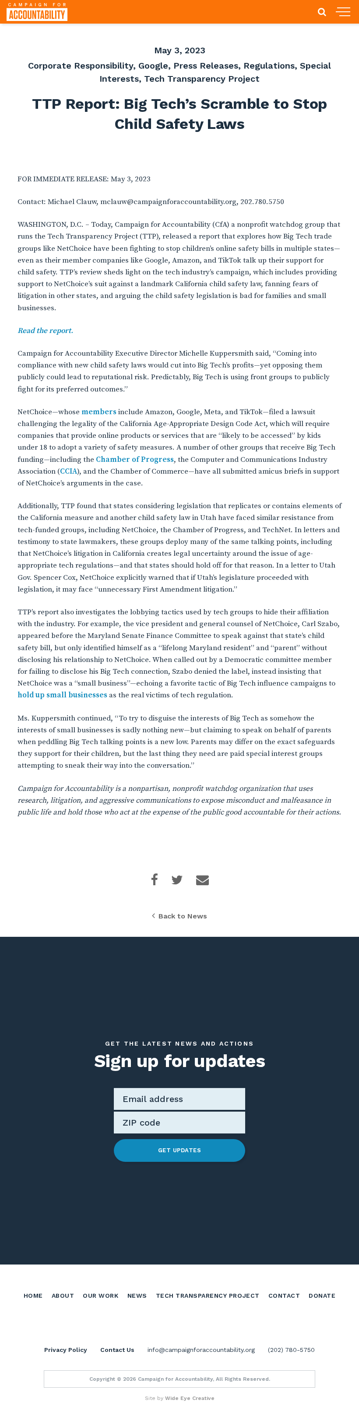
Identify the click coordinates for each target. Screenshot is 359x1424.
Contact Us (117, 1349)
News (137, 1295)
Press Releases (205, 65)
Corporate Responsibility (80, 65)
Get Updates (179, 1150)
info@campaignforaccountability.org (201, 1349)
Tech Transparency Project (202, 78)
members (98, 412)
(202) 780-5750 (291, 1349)
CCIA (68, 471)
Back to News (182, 916)
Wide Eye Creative (190, 1398)
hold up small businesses (62, 695)
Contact (284, 1295)
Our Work (100, 1295)
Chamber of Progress (135, 459)
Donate (322, 1295)
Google (153, 65)
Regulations (269, 65)
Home (33, 1295)
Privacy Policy (65, 1349)
